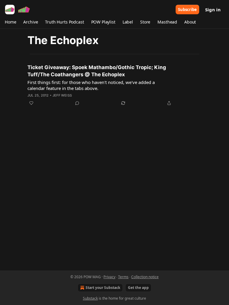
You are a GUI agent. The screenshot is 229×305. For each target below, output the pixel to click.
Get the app (138, 287)
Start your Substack (103, 287)
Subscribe (187, 9)
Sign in (213, 10)
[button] (10, 22)
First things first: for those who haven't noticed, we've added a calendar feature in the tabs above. (91, 85)
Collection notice (145, 276)
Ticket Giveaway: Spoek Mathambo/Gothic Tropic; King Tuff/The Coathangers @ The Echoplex (96, 70)
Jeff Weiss (62, 95)
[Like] (31, 103)
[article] (114, 85)
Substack (90, 298)
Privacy (109, 276)
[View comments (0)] (77, 103)
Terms (123, 276)
